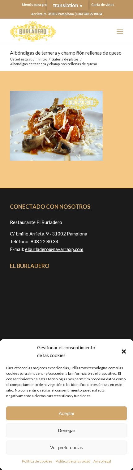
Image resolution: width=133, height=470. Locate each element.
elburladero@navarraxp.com (54, 249)
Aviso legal (102, 461)
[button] (124, 351)
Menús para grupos (38, 4)
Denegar (66, 430)
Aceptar (67, 413)
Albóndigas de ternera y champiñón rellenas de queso (66, 53)
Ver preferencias (66, 447)
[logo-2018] (55, 31)
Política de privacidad (73, 461)
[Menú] (120, 31)
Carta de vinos (102, 4)
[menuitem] (38, 4)
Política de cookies (37, 461)
